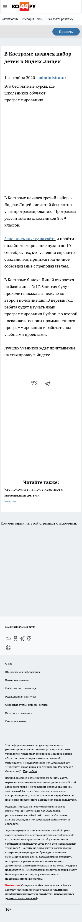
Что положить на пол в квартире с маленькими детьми (33, 495)
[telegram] (49, 383)
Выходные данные (17, 680)
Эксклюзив (10, 19)
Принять (66, 32)
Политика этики (15, 721)
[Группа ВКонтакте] (8, 638)
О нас (8, 663)
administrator (52, 77)
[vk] (35, 383)
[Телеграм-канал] (22, 638)
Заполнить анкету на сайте (30, 238)
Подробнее (30, 771)
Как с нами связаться (18, 713)
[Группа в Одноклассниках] (15, 638)
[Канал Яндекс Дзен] (29, 638)
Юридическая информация (22, 672)
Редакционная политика (20, 696)
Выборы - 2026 (32, 19)
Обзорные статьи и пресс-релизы (26, 704)
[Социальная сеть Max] (8, 647)
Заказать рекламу (60, 19)
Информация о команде (20, 688)
